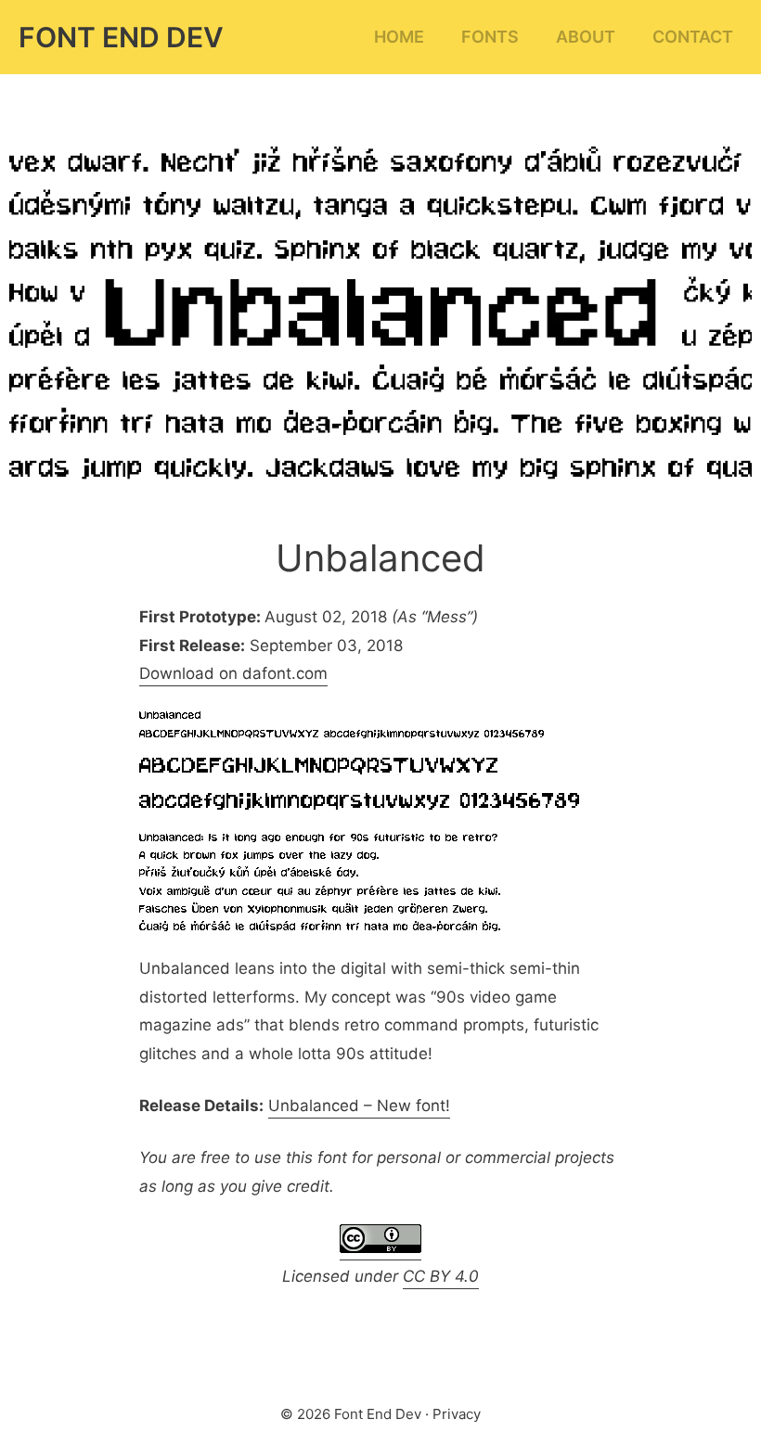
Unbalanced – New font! (359, 1105)
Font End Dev (121, 37)
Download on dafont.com (233, 673)
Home (399, 36)
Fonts (490, 36)
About (585, 36)
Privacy (456, 1414)
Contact (692, 36)
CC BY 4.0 (441, 1276)
